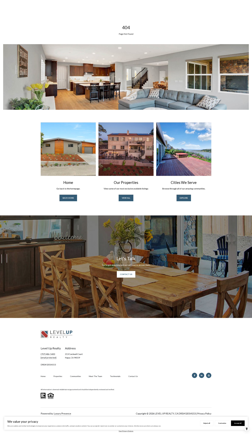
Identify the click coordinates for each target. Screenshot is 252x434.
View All (126, 198)
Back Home (68, 198)
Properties (57, 376)
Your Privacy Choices (126, 431)
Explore (184, 198)
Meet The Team (95, 376)
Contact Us (126, 274)
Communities (75, 376)
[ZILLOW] (208, 375)
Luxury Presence (62, 413)
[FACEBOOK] (194, 375)
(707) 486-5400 (48, 354)
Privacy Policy (204, 413)
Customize (222, 423)
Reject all (206, 423)
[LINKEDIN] (201, 375)
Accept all (237, 423)
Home (43, 376)
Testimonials (115, 376)
